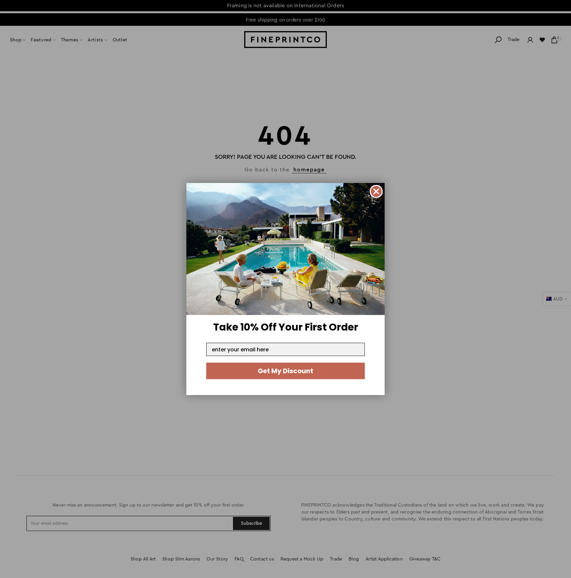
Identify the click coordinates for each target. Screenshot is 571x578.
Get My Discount (285, 371)
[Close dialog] (376, 191)
